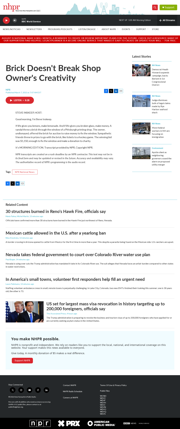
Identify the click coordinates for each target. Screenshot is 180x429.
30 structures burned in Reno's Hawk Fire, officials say (56, 211)
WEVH (103, 403)
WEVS (103, 414)
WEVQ (103, 411)
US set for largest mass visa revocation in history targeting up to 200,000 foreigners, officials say (105, 306)
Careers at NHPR (70, 397)
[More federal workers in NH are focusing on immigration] (141, 129)
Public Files (105, 391)
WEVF (102, 400)
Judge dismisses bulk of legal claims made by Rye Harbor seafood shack (161, 106)
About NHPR (109, 29)
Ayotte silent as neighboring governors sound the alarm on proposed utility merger (161, 158)
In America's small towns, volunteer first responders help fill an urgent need (75, 279)
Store (155, 29)
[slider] (19, 20)
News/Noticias (12, 29)
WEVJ (102, 405)
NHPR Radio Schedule (72, 391)
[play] (6, 20)
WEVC (103, 398)
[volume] (14, 20)
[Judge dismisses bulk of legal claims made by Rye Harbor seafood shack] (141, 101)
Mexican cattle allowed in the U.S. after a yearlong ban (56, 233)
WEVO (103, 409)
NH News (156, 65)
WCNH (103, 396)
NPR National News (25, 172)
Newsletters (34, 29)
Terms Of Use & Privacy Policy (113, 385)
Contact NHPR (69, 385)
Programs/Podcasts (60, 29)
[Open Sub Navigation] (23, 29)
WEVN (103, 407)
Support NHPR (22, 360)
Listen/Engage (87, 29)
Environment (157, 148)
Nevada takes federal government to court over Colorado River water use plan (78, 254)
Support (169, 7)
